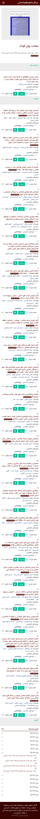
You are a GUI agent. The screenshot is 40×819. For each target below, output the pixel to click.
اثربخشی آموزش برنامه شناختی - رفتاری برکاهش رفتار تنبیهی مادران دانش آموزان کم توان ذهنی (20, 439)
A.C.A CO (15, 815)
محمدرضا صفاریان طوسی (15, 648)
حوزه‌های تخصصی (28, 89)
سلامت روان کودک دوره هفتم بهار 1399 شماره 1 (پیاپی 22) (19, 771)
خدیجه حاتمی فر (27, 172)
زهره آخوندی (28, 621)
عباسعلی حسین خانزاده (25, 84)
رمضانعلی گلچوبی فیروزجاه (24, 676)
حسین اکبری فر (27, 443)
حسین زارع (16, 172)
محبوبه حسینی (27, 523)
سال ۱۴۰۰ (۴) (34, 749)
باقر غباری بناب (17, 574)
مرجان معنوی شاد (27, 597)
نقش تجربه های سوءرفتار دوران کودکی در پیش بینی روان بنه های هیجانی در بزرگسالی (21, 346)
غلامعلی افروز (16, 374)
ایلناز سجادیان (8, 328)
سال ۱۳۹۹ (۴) (34, 753)
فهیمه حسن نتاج (27, 498)
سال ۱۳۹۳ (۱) (34, 795)
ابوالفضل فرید (30, 599)
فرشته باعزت (21, 421)
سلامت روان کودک (28, 46)
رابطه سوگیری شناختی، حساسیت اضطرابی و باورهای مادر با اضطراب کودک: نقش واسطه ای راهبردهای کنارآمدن (20, 219)
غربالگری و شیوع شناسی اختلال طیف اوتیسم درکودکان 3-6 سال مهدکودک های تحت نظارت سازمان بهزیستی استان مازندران (20, 493)
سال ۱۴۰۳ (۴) (34, 737)
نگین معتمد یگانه (27, 374)
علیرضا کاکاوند (9, 253)
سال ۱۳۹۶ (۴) (34, 783)
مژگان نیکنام (12, 118)
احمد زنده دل (29, 651)
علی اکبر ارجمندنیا (24, 377)
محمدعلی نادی (18, 328)
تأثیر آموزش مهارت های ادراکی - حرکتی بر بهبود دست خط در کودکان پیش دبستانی (20, 296)
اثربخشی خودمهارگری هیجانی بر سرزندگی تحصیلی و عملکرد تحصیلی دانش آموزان (21, 193)
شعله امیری (18, 523)
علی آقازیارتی (13, 547)
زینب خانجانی (15, 226)
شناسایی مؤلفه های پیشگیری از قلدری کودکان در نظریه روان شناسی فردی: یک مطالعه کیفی (20, 519)
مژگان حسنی (28, 328)
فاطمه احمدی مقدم (26, 147)
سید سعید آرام (26, 500)
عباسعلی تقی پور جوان (13, 498)
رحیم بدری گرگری (26, 473)
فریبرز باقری (8, 574)
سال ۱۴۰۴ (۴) (34, 733)
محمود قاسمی (28, 300)
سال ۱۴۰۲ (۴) (34, 741)
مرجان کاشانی (28, 703)
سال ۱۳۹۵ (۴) (34, 787)
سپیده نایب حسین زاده (25, 547)
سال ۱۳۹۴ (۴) (34, 791)
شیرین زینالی (28, 224)
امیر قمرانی (9, 523)
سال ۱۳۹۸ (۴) (34, 775)
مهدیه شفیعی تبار (27, 276)
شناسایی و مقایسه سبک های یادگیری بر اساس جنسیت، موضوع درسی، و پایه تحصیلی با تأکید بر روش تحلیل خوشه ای (20, 466)
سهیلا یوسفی (28, 253)
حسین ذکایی (28, 399)
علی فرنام (16, 147)
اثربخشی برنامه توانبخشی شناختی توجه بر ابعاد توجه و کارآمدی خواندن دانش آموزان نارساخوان (20, 417)
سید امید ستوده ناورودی (25, 118)
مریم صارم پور (28, 574)
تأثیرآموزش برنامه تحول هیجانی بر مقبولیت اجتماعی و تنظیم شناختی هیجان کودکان (20, 617)
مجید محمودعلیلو (26, 226)
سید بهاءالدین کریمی (26, 471)
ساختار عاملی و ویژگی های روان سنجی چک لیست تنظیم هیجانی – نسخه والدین (21, 272)
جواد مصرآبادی (15, 597)
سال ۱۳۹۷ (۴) (34, 779)
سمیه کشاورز (19, 253)
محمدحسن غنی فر (15, 197)
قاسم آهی (26, 199)
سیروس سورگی (27, 197)
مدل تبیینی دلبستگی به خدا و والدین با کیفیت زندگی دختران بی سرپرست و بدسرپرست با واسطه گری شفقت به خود (20, 569)
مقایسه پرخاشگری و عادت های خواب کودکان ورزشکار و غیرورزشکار (20, 395)
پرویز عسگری (18, 703)
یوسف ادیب (14, 471)
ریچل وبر (14, 377)
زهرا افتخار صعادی (20, 705)
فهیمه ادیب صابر (18, 399)
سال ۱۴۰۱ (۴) (34, 745)
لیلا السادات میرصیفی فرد (14, 300)
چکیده (21, 94)
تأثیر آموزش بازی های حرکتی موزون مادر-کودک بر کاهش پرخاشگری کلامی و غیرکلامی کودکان (20, 543)
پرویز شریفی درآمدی (15, 443)
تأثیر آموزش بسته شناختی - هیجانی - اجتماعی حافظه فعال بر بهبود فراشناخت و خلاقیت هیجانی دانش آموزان (20, 322)
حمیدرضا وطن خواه (8, 621)
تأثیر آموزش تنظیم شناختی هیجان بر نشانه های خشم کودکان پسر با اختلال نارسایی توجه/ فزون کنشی (20, 697)
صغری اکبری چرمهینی (13, 276)
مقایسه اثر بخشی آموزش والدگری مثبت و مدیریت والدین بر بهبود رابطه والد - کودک (21, 168)
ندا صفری (29, 421)
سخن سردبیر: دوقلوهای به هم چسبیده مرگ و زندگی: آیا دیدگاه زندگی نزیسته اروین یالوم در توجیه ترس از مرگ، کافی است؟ (20, 79)
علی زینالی (12, 350)
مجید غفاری (11, 421)
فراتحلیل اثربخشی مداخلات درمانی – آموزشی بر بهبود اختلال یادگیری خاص (20, 593)
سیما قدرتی (19, 621)
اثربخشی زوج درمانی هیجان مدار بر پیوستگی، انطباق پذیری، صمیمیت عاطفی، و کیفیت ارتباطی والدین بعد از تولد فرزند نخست (20, 113)
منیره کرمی (30, 303)
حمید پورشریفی (18, 224)
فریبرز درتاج (9, 703)
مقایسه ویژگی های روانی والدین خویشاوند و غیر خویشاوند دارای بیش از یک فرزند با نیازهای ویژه (22, 670)
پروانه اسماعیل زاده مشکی (24, 350)
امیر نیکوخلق (28, 648)
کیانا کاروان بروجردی (25, 550)
